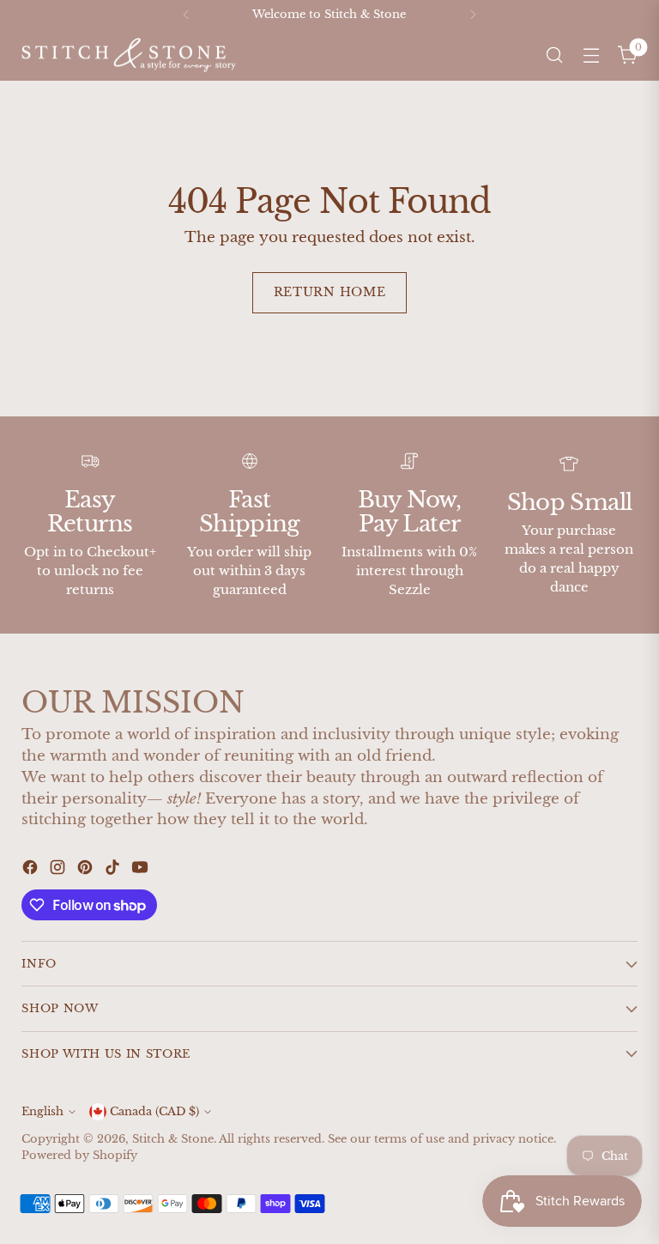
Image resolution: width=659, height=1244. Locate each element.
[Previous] (186, 14)
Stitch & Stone (173, 1138)
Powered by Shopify (79, 1155)
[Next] (473, 14)
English (42, 1111)
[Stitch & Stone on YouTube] (141, 870)
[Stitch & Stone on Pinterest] (86, 870)
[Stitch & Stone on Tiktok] (114, 870)
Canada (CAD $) (154, 1111)
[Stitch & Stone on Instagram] (59, 870)
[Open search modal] (554, 55)
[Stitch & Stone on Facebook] (31, 870)
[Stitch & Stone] (128, 55)
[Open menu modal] (591, 55)
